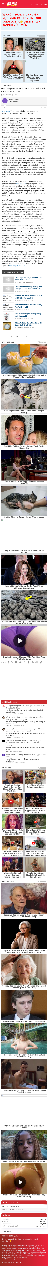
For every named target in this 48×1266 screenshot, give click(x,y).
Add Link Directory (10, 702)
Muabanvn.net (17, 1262)
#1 (45, 107)
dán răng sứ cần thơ (17, 265)
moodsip (8, 714)
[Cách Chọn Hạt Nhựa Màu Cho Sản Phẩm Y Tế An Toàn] (8, 280)
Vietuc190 (19, 282)
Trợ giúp (36, 1239)
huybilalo (19, 318)
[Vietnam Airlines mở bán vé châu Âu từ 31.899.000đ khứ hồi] (8, 299)
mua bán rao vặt (39, 1245)
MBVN (5, 1236)
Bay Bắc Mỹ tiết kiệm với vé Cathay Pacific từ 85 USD (28, 306)
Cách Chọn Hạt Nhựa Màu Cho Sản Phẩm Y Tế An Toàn (28, 278)
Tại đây (25, 1257)
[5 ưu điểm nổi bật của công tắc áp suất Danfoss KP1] (8, 317)
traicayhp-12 (9, 726)
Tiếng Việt (14, 1236)
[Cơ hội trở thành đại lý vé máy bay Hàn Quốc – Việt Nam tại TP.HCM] (8, 290)
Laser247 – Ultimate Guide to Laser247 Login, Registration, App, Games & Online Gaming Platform (23, 742)
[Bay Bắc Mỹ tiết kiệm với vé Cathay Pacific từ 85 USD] (8, 308)
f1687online (41, 1226)
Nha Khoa (6, 111)
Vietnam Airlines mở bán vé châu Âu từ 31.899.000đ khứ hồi (29, 297)
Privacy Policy (27, 1239)
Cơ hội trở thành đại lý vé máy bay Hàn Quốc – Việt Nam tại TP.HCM (28, 288)
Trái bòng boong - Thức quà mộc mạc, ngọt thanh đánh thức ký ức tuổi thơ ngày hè (25, 730)
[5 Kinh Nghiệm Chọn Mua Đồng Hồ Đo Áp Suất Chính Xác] (8, 326)
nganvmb (19, 291)
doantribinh (7, 95)
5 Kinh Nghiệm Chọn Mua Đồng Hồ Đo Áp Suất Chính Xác (28, 324)
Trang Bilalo (20, 327)
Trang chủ (5, 1241)
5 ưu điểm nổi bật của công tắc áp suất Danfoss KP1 (28, 315)
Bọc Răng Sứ (21, 184)
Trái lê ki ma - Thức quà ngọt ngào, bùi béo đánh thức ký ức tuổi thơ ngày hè (24, 718)
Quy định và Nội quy (15, 1239)
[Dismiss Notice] (45, 12)
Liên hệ (4, 1239)
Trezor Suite (9, 763)
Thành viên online (10, 1202)
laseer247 (9, 751)
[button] (3, 4)
